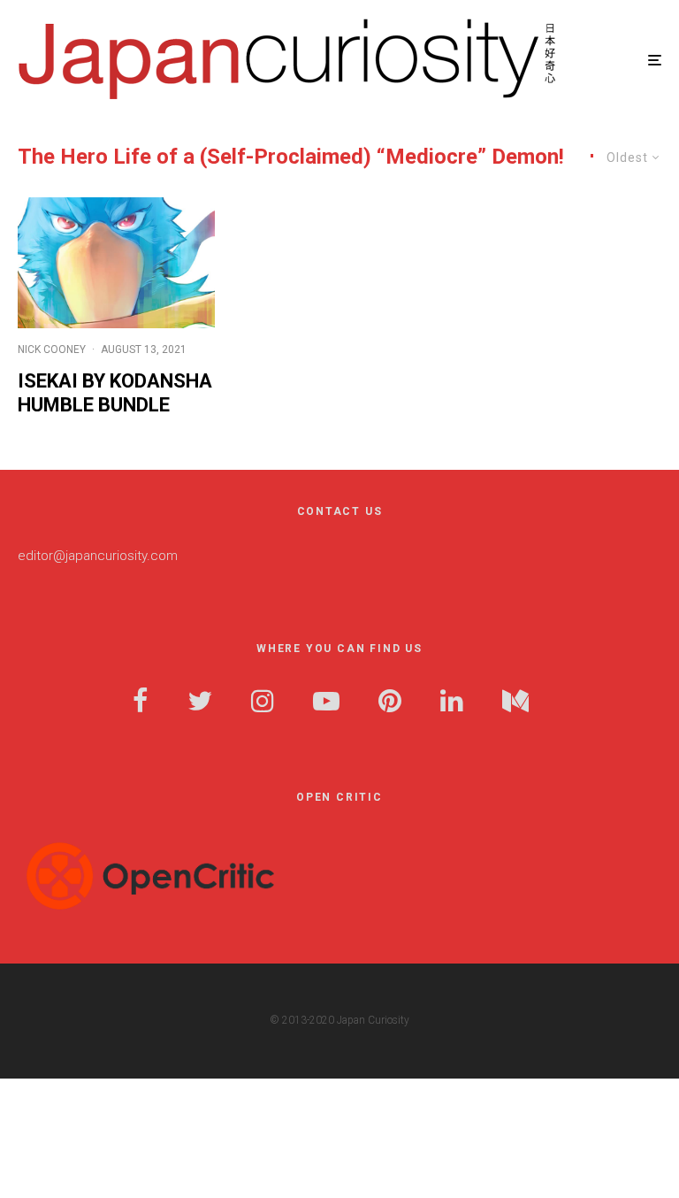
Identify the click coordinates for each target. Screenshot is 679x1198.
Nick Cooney (52, 349)
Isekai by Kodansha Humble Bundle (115, 392)
